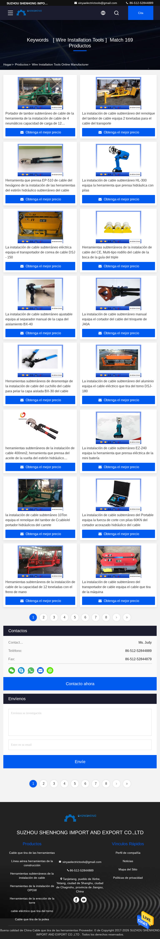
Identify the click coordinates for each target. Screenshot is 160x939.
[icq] (50, 670)
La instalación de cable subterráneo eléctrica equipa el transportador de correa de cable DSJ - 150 (40, 252)
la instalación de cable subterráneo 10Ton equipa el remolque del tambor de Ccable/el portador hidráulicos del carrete (37, 520)
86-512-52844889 (141, 3)
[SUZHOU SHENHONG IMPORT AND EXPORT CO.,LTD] (29, 13)
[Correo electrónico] (40, 670)
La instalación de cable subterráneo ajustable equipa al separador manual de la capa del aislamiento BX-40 (38, 319)
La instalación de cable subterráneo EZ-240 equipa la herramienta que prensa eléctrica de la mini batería (117, 453)
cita (140, 13)
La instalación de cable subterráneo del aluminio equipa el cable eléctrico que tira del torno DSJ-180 (118, 386)
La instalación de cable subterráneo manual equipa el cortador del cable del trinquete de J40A (114, 319)
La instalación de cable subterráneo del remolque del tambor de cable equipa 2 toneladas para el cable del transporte (118, 118)
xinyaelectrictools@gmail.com (97, 3)
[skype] (21, 670)
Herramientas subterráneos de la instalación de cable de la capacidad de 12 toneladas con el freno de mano (40, 587)
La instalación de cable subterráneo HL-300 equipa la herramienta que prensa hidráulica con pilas (118, 185)
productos (21, 64)
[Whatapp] (31, 670)
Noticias (128, 861)
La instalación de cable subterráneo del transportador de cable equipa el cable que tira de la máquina (116, 587)
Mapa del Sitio (128, 869)
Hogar (7, 64)
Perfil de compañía (128, 852)
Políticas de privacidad (128, 877)
